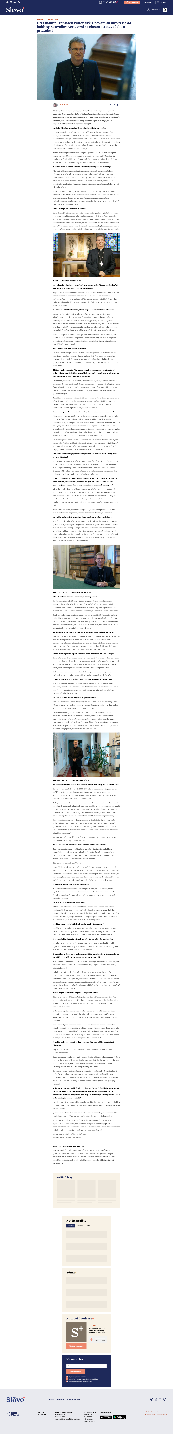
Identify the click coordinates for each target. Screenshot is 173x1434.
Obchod (60, 1399)
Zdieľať (112, 105)
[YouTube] (15, 2)
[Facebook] (7, 2)
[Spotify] (18, 2)
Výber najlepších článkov (77, 1377)
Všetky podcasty (76, 1346)
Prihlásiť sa (75, 1372)
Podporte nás (73, 1399)
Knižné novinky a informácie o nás (80, 1382)
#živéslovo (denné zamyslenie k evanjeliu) (83, 1379)
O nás (51, 1399)
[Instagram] (11, 2)
